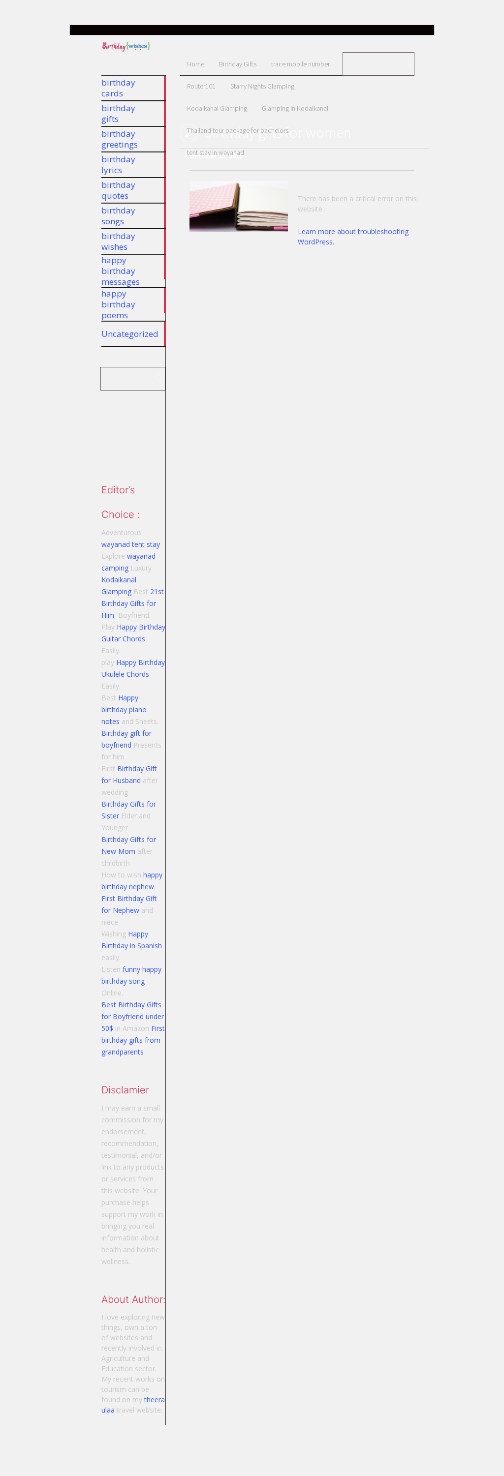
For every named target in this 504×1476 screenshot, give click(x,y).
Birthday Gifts (237, 64)
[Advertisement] (150, 432)
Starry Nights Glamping (262, 86)
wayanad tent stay (130, 544)
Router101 (201, 86)
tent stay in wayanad (215, 152)
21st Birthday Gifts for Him (132, 603)
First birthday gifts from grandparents (133, 1040)
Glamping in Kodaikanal (295, 108)
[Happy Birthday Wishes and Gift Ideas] (126, 52)
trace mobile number (300, 64)
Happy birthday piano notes (124, 709)
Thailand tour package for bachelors (237, 130)
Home (195, 64)
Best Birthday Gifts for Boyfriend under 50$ (132, 1016)
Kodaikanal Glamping (217, 108)
